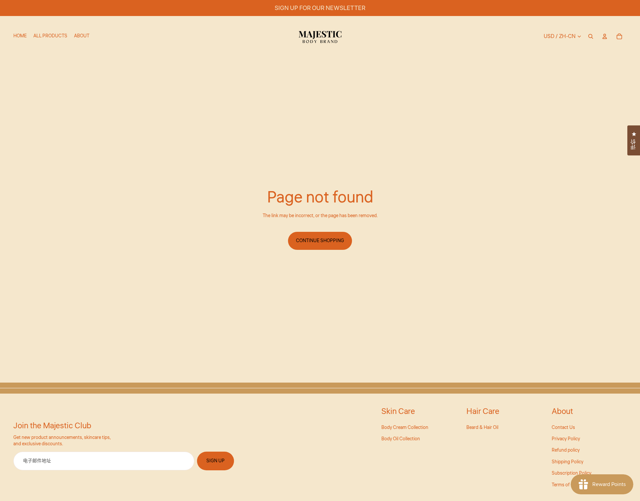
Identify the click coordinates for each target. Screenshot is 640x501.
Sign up (215, 461)
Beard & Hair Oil (482, 427)
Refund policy (566, 450)
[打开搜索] (590, 36)
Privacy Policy (566, 439)
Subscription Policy (571, 473)
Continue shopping (320, 240)
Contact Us (563, 427)
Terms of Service (569, 485)
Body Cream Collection (404, 427)
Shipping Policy (567, 462)
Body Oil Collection (400, 439)
